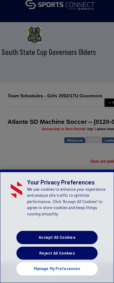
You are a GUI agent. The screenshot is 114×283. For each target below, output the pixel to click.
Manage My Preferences (57, 268)
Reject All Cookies (56, 253)
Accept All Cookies (57, 237)
